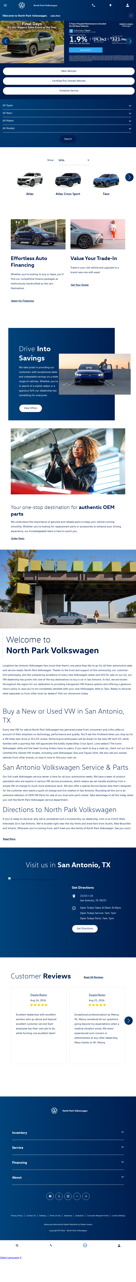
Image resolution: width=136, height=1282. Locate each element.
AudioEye (68, 1215)
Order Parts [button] (17, 538)
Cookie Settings (118, 1215)
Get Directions (85, 928)
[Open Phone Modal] (93, 5)
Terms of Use (55, 1215)
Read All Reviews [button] (93, 977)
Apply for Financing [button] (22, 300)
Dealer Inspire (86, 1224)
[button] (6, 41)
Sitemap (42, 1215)
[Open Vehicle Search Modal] (17, 1245)
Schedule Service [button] (68, 90)
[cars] (77, 1196)
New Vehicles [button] (68, 71)
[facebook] (50, 1196)
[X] (59, 1196)
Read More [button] (9, 839)
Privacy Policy (17, 1215)
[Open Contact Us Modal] (51, 1245)
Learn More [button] (55, 15)
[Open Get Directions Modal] (110, 5)
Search (68, 138)
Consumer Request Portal (97, 1215)
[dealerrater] (86, 1196)
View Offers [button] (30, 408)
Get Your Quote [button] (80, 284)
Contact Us (31, 1215)
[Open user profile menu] (119, 1246)
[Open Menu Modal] (5, 5)
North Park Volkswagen (77, 1230)
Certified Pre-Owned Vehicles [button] (69, 80)
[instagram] (68, 1196)
